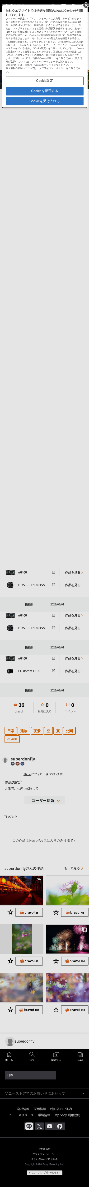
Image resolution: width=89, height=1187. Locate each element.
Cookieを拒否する (44, 91)
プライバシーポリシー (53, 68)
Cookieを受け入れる (44, 101)
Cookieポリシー (42, 65)
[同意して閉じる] (85, 5)
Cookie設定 (44, 80)
